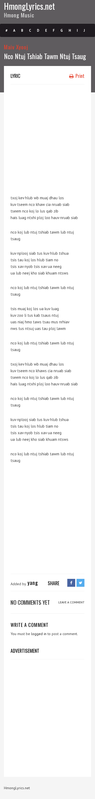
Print (79, 75)
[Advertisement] (47, 137)
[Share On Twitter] (80, 582)
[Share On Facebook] (71, 582)
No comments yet (30, 602)
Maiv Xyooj (16, 47)
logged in (38, 633)
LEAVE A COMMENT (71, 602)
